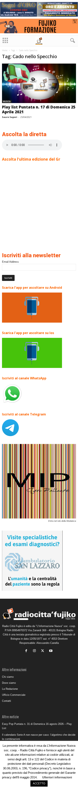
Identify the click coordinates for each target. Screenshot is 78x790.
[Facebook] (27, 651)
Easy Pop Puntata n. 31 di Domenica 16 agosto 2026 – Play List (37, 726)
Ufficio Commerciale (13, 694)
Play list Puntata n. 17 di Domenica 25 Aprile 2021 (38, 109)
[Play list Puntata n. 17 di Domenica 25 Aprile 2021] (39, 83)
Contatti (6, 700)
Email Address (10, 261)
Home (4, 50)
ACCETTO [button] (39, 783)
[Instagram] (35, 651)
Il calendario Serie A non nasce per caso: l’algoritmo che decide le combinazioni (38, 736)
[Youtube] (51, 651)
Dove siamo (9, 682)
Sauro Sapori (9, 116)
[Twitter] (43, 651)
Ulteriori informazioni (57, 777)
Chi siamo (8, 676)
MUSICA (7, 101)
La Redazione (10, 688)
